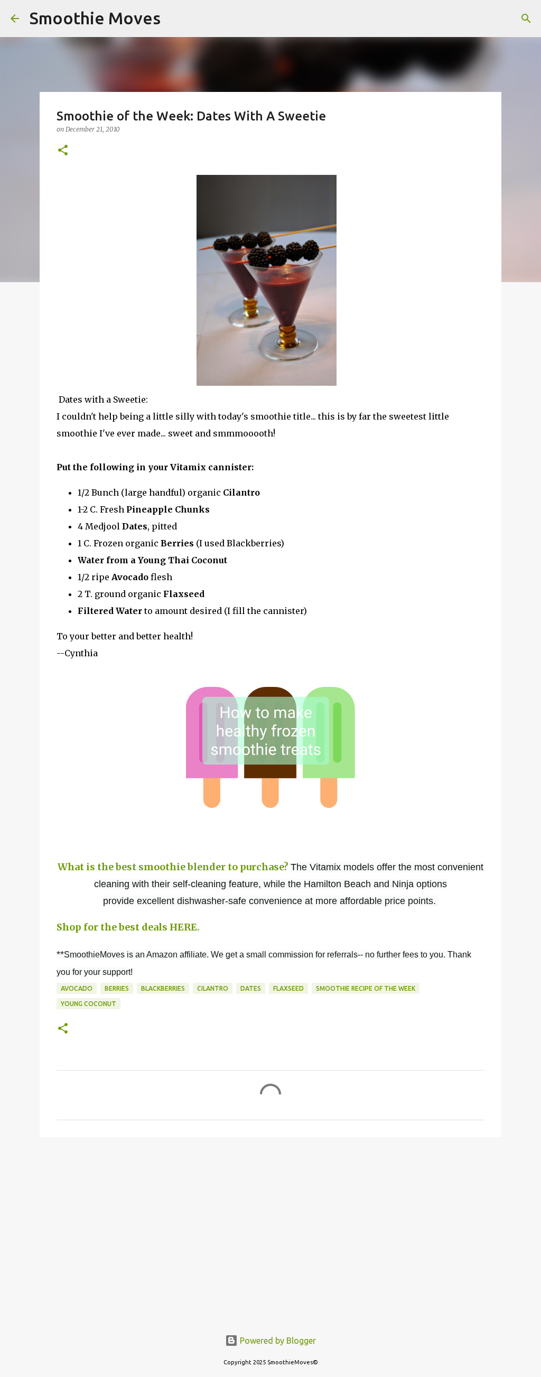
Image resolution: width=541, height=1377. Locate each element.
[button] (63, 151)
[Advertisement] (270, 1227)
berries (117, 988)
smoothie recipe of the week (365, 988)
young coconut (88, 1003)
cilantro (212, 988)
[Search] (175, 18)
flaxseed (288, 988)
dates (250, 988)
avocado (76, 988)
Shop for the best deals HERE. (128, 927)
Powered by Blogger (277, 1340)
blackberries (163, 988)
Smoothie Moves (95, 17)
